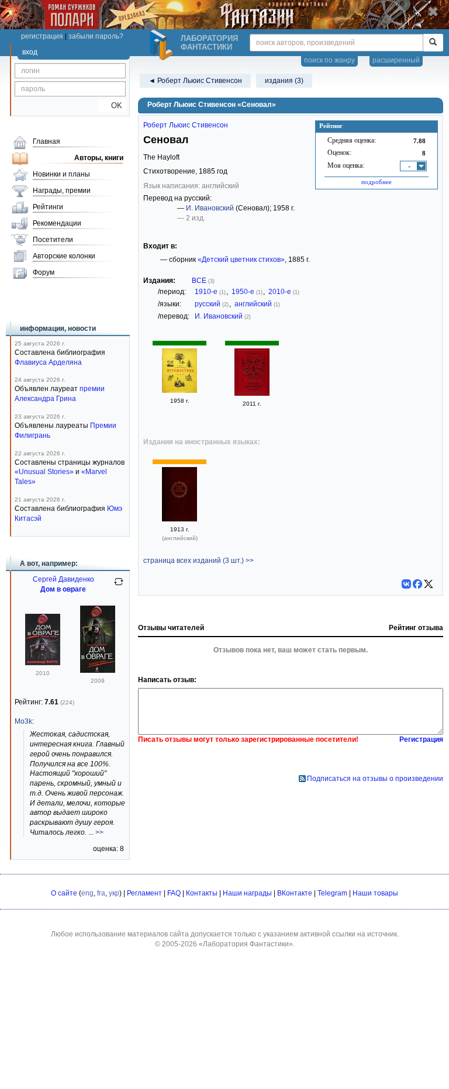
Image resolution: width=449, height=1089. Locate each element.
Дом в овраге (63, 589)
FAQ (174, 893)
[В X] (428, 584)
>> (99, 832)
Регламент (144, 893)
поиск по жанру (329, 60)
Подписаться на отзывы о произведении (375, 779)
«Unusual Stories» (44, 472)
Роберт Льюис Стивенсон (185, 125)
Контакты (201, 893)
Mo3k (23, 721)
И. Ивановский (210, 208)
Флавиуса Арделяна (48, 362)
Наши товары (375, 893)
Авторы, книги (98, 158)
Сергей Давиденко (63, 579)
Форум (43, 272)
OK (112, 105)
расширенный (396, 60)
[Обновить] (119, 586)
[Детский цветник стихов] (252, 393)
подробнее (376, 181)
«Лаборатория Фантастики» (246, 944)
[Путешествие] (179, 390)
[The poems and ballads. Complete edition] (179, 519)
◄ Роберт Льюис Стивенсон (195, 81)
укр (114, 893)
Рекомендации (57, 223)
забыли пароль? (95, 36)
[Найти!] (433, 42)
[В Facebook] (417, 584)
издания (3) (284, 81)
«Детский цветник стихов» (241, 259)
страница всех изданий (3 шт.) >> (198, 560)
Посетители (53, 240)
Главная (46, 141)
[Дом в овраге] (42, 663)
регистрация (42, 36)
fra (101, 893)
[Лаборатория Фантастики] (163, 45)
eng (87, 893)
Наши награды (247, 893)
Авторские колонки (64, 256)
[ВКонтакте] (406, 584)
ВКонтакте (294, 893)
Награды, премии (62, 190)
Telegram (332, 893)
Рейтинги (48, 207)
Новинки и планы (61, 174)
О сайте (64, 893)
